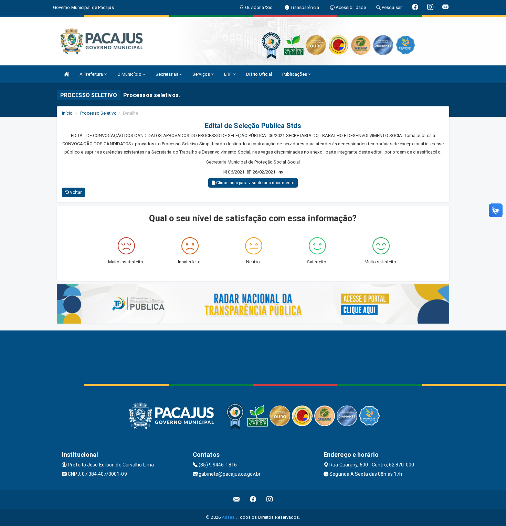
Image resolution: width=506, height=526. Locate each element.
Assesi (229, 517)
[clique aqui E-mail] (237, 499)
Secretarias (167, 74)
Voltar (75, 192)
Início (67, 113)
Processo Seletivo (98, 113)
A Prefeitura (92, 74)
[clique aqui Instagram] (270, 499)
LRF (228, 74)
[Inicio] (66, 74)
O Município (130, 74)
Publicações (295, 74)
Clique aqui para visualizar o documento (254, 182)
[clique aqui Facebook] (253, 499)
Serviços (201, 74)
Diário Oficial (259, 74)
